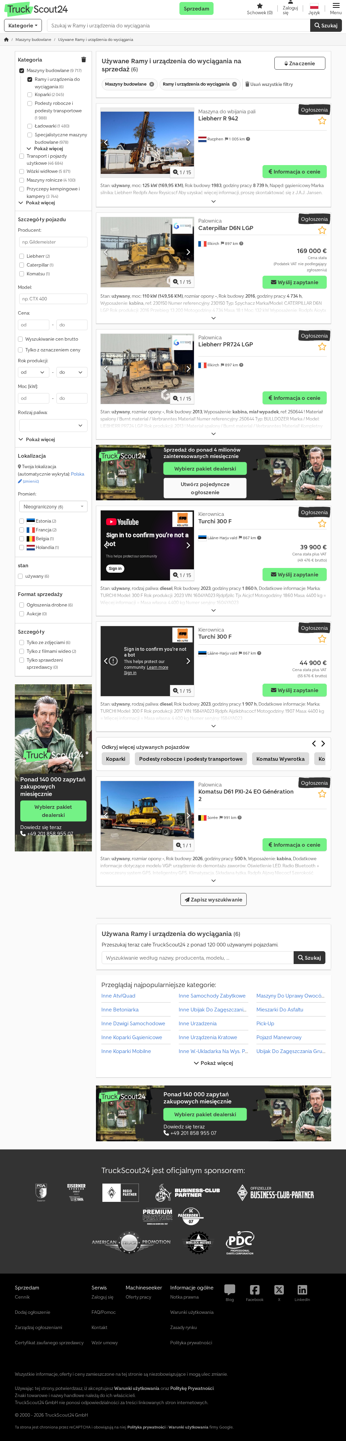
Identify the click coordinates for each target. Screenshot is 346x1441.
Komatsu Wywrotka (280, 758)
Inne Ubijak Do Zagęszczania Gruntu (221, 1009)
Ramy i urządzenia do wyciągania (57, 83)
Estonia (45, 521)
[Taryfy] (53, 755)
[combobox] (53, 506)
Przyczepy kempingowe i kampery (53, 192)
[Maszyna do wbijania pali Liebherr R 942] (147, 143)
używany (37, 576)
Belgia (44, 538)
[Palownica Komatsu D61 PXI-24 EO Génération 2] (147, 816)
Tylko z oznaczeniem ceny (52, 350)
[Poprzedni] (106, 142)
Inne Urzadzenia (198, 1023)
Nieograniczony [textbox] (43, 506)
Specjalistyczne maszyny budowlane (61, 138)
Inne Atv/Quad (118, 995)
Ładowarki (52, 126)
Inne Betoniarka (120, 1009)
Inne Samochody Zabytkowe (212, 995)
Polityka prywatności (146, 1426)
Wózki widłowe (48, 171)
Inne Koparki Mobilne (126, 1051)
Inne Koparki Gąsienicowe (131, 1037)
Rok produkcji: (33, 361)
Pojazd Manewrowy (278, 1037)
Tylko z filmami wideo (51, 651)
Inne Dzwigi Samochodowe (133, 1023)
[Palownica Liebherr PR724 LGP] (147, 369)
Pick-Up (265, 1023)
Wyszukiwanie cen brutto (51, 339)
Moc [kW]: (28, 386)
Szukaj (329, 25)
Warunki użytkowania (188, 1426)
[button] (336, 8)
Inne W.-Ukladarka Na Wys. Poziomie (221, 1051)
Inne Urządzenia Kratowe (208, 1037)
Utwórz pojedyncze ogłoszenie (205, 488)
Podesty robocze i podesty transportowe (58, 110)
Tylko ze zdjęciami (48, 642)
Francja (45, 530)
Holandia (47, 547)
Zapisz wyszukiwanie (216, 899)
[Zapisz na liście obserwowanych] (322, 120)
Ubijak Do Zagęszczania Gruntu (293, 1051)
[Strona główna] (6, 39)
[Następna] (188, 142)
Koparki (49, 94)
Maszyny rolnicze (51, 180)
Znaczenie (301, 63)
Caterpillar (40, 265)
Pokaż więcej (216, 1062)
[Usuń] (151, 84)
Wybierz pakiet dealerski (53, 810)
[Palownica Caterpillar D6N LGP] (147, 252)
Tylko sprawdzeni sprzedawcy (45, 663)
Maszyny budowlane (54, 70)
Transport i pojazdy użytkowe (47, 159)
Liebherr (38, 256)
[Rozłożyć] (213, 201)
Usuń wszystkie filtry (271, 84)
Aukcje (37, 614)
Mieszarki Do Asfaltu (279, 1009)
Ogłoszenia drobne (50, 605)
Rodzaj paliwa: (32, 412)
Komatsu (38, 274)
